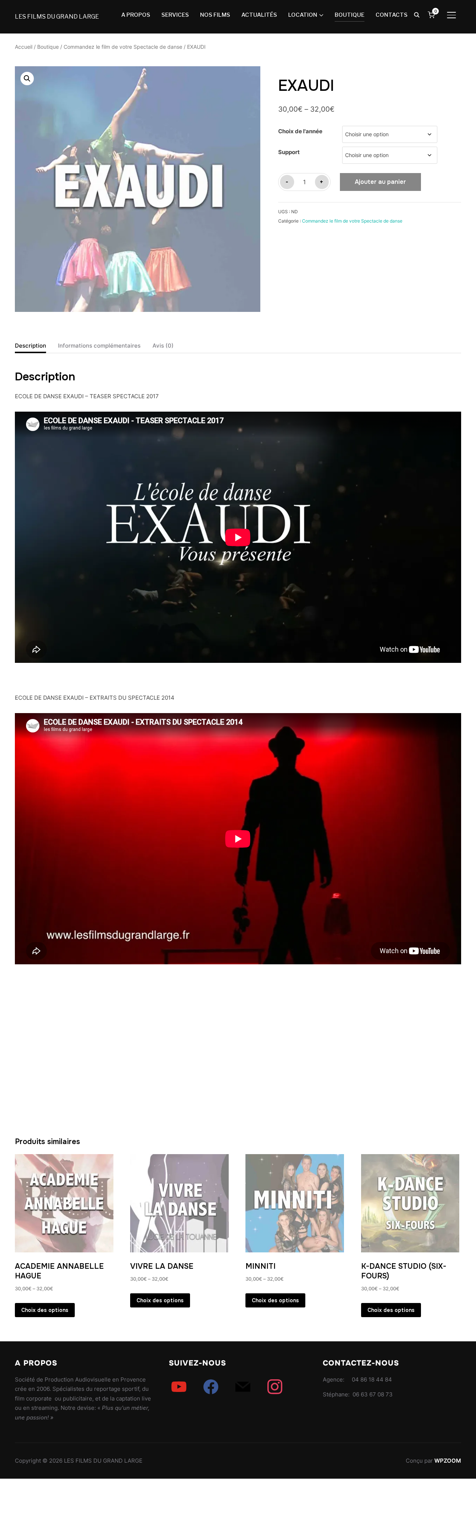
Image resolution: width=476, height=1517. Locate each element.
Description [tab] (30, 345)
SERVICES (175, 15)
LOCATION (302, 15)
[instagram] (275, 1386)
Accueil (23, 47)
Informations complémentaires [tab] (99, 345)
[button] (27, 78)
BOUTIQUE (349, 15)
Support (289, 152)
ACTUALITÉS (259, 15)
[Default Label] (179, 1386)
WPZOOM (447, 1460)
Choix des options (44, 1310)
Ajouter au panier (380, 182)
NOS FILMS (215, 15)
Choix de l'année (300, 131)
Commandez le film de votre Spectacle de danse (123, 47)
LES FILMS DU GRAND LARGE (57, 16)
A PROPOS (135, 15)
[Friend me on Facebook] (211, 1386)
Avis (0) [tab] (163, 345)
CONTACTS (392, 15)
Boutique (48, 47)
